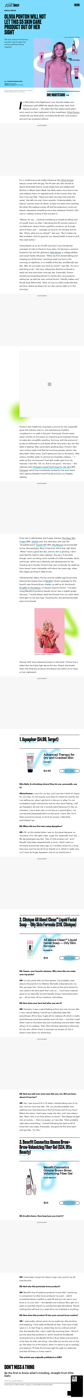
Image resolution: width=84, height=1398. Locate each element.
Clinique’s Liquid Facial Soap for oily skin (52, 467)
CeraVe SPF (41, 545)
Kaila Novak (55, 252)
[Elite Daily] (12, 5)
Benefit (49, 581)
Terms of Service (38, 1384)
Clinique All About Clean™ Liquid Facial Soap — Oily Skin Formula (48, 922)
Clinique (23, 470)
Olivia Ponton (73, 112)
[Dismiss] (80, 1377)
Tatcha (35, 541)
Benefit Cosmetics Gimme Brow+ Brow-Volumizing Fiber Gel (45, 1144)
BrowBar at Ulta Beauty (30, 587)
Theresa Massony (15, 81)
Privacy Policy (49, 1384)
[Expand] (73, 1377)
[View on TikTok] (49, 384)
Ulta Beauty (57, 545)
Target (52, 739)
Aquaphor (29, 739)
